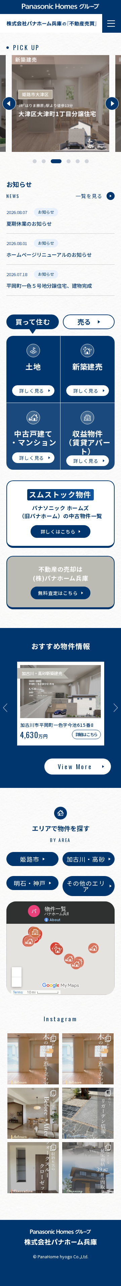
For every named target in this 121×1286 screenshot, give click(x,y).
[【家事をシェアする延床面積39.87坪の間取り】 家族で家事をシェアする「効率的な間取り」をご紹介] (88, 1167)
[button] (9, 103)
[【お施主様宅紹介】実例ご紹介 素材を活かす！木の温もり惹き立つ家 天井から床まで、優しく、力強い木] (33, 1058)
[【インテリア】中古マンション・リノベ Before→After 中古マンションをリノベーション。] (33, 1113)
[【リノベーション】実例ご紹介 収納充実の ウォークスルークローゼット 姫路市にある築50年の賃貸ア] (33, 1167)
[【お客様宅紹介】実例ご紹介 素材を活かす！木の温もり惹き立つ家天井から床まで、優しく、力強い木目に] (88, 1058)
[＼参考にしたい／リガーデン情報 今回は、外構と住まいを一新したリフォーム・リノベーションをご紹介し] (88, 1113)
